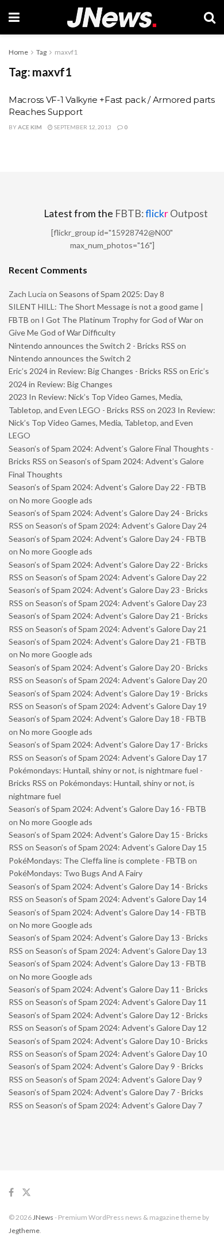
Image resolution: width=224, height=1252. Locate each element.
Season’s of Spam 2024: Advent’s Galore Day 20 (121, 680)
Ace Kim (30, 127)
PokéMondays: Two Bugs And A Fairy (75, 873)
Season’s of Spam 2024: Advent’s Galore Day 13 (121, 951)
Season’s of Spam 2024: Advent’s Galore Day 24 (121, 525)
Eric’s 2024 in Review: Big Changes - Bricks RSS (93, 371)
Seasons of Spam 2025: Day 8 (111, 294)
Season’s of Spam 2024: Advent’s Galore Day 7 (119, 1105)
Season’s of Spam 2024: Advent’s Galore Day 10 (121, 1053)
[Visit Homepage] (111, 17)
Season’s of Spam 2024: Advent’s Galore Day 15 (121, 847)
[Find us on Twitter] (26, 1192)
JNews (43, 1217)
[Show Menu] (14, 17)
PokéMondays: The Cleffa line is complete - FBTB (97, 860)
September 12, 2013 (82, 127)
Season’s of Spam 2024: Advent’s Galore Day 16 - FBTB (107, 809)
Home (18, 52)
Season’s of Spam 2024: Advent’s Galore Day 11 (121, 1002)
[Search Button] (209, 17)
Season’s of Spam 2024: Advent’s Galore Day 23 (121, 603)
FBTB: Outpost (161, 213)
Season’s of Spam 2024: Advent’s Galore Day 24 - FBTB (107, 539)
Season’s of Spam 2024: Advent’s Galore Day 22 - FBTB (107, 487)
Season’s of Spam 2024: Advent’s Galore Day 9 (119, 1079)
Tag (41, 52)
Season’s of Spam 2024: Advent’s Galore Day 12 (121, 1028)
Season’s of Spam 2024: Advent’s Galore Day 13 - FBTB (107, 963)
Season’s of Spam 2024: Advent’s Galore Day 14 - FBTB (107, 912)
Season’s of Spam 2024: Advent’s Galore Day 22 (121, 577)
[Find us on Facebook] (11, 1192)
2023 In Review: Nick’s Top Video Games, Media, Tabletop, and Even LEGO (112, 423)
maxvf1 (66, 52)
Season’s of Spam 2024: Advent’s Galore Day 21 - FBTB (107, 641)
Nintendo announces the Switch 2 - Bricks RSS (92, 345)
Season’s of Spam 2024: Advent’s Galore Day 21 (121, 629)
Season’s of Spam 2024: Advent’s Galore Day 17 (121, 757)
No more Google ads (56, 500)
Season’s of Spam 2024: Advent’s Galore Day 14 (121, 899)
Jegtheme (24, 1230)
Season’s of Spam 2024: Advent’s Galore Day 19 (121, 706)
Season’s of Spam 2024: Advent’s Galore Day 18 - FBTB (107, 718)
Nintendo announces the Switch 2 (70, 358)
